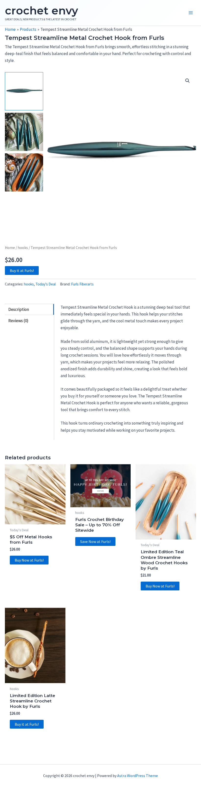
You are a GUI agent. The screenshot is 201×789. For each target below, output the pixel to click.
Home (10, 247)
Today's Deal (46, 284)
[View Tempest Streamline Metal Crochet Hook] (24, 91)
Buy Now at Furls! (29, 560)
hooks (23, 247)
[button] (187, 80)
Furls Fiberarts (82, 284)
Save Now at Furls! (95, 541)
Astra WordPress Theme (137, 775)
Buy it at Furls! (22, 270)
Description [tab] (18, 309)
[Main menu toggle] (190, 13)
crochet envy (41, 10)
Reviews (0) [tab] (18, 320)
